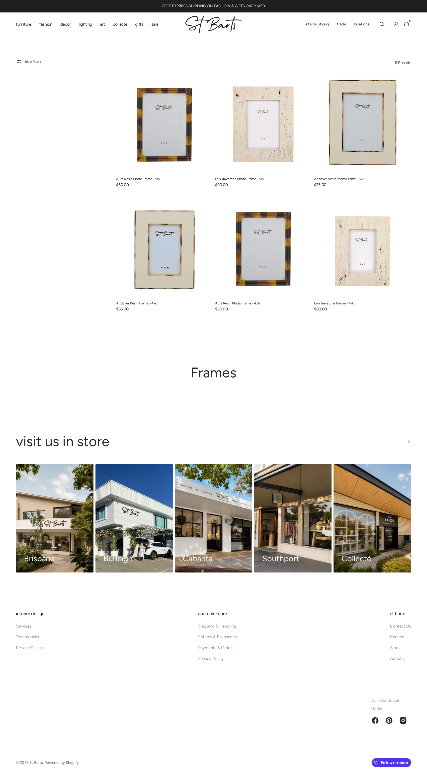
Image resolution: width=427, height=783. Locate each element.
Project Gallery (29, 647)
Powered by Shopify (62, 762)
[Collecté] (372, 518)
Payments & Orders (216, 647)
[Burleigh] (134, 518)
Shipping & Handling (217, 626)
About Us (399, 658)
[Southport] (293, 518)
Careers (397, 636)
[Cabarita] (213, 518)
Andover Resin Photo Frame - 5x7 (339, 179)
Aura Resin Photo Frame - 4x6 (237, 303)
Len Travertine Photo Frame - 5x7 (239, 179)
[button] (382, 24)
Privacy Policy (211, 658)
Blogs (395, 647)
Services (23, 626)
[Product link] (164, 135)
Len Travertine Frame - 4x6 (334, 303)
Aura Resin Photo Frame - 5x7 (138, 179)
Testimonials (27, 636)
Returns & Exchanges (217, 636)
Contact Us (400, 626)
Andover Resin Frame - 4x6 (136, 303)
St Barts (36, 762)
